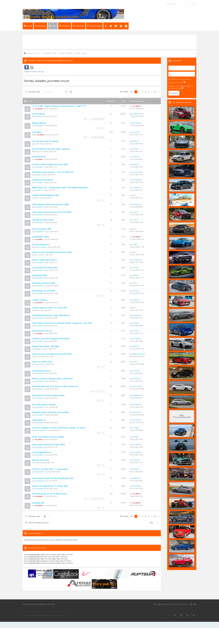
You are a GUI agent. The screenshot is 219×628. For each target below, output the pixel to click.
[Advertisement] (109, 41)
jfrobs (135, 164)
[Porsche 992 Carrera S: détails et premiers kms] (181, 344)
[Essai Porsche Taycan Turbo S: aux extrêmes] (181, 286)
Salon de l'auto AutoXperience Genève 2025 (52, 354)
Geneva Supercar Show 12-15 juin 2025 (49, 307)
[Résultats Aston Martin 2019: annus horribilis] (181, 171)
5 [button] (148, 92)
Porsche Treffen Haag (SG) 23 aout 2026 (50, 164)
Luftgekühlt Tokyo (40, 236)
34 (98, 119)
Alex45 (135, 469)
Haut (194, 604)
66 (95, 137)
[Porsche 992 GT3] (181, 243)
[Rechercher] (189, 3)
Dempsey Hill (38, 503)
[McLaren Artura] (181, 272)
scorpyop (38, 398)
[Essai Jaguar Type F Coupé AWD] (181, 387)
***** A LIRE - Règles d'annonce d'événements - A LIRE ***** (59, 106)
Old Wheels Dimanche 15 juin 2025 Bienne (51, 315)
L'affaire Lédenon (40, 300)
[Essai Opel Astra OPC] (181, 560)
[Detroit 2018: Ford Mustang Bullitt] (181, 459)
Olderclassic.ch (39, 420)
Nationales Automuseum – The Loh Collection (53, 172)
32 (92, 119)
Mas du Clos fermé (40, 460)
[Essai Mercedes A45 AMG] (181, 488)
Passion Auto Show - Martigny (45, 346)
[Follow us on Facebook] (168, 615)
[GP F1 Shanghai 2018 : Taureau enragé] (181, 474)
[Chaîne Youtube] (193, 615)
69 (103, 137)
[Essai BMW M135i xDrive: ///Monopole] (181, 373)
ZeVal (135, 149)
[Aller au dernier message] (141, 106)
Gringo (135, 427)
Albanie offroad (39, 123)
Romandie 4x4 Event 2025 (43, 283)
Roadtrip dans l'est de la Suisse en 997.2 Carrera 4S (55, 386)
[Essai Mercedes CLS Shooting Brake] (181, 402)
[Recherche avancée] (194, 3)
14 (95, 499)
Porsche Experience (41, 244)
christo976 (137, 260)
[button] (131, 91)
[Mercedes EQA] (181, 257)
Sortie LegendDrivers (41, 452)
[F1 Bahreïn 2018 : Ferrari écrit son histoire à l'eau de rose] (181, 503)
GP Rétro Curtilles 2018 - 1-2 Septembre (50, 469)
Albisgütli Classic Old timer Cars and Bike (50, 412)
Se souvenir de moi (176, 82)
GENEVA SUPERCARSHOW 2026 (45, 195)
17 (103, 499)
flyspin (37, 349)
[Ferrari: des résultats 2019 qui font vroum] (181, 142)
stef (36, 144)
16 (100, 499)
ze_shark (38, 109)
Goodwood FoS (38, 156)
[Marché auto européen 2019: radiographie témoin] (181, 156)
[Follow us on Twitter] (174, 615)
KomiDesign (59, 615)
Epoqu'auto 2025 (39, 275)
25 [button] (155, 92)
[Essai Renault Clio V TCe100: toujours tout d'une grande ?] (181, 113)
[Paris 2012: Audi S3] (181, 532)
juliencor (136, 378)
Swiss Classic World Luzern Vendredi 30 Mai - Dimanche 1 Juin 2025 (62, 323)
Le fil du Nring (38, 114)
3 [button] (142, 92)
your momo (137, 172)
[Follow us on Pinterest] (187, 615)
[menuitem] (64, 25)
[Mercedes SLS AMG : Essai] (181, 445)
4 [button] (145, 92)
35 (100, 119)
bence (135, 291)
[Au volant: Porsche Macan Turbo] (181, 430)
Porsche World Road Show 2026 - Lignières (51, 149)
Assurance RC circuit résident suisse (48, 395)
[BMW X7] (181, 517)
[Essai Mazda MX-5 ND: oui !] (181, 358)
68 (100, 137)
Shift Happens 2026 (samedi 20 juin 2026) (50, 204)
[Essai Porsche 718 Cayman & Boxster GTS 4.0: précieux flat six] (181, 127)
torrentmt (38, 125)
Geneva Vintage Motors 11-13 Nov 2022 (50, 486)
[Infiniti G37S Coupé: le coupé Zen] (181, 416)
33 (95, 119)
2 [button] (139, 92)
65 (92, 137)
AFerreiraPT (39, 472)
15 (98, 499)
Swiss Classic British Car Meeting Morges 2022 (52, 478)
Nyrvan (135, 371)
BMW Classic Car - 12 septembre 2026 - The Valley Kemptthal (59, 187)
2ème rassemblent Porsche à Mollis (48, 437)
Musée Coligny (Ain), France (44, 260)
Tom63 (135, 331)
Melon (135, 141)
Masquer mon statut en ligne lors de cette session (181, 87)
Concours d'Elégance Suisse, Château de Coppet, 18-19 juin (58, 427)
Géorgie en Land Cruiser (43, 220)
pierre (39, 116)
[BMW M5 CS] (181, 185)
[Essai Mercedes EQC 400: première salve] (181, 315)
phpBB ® (35, 615)
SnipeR (135, 460)
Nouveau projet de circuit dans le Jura (49, 493)
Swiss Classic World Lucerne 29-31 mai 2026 (51, 212)
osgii (134, 244)
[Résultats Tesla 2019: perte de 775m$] (181, 199)
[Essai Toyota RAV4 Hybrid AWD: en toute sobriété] (181, 214)
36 (103, 119)
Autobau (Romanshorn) (42, 180)
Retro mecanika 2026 (41, 229)
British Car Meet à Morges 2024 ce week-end (52, 378)
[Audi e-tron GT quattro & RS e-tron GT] (181, 228)
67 (98, 137)
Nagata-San (137, 114)
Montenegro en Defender (43, 291)
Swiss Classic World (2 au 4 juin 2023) (48, 444)
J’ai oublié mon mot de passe (179, 79)
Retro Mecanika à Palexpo (44, 404)
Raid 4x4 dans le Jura (41, 371)
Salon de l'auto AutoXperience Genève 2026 (52, 252)
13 (92, 499)
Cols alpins (37, 132)
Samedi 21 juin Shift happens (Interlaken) (50, 338)
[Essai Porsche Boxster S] (181, 329)
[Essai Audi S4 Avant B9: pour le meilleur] (181, 546)
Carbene (38, 190)
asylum (135, 132)
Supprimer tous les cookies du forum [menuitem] (171, 604)
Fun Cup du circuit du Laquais (45, 141)
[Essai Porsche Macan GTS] (181, 300)
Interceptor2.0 (40, 430)
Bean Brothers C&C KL (42, 331)
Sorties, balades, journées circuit (46, 81)
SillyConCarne (138, 354)
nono (37, 462)
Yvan (135, 212)
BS (36, 198)
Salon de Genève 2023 (42, 361)
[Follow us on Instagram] (181, 615)
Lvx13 (39, 151)
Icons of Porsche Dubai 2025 (44, 267)
